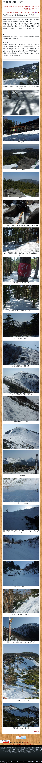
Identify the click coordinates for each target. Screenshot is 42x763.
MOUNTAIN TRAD (37, 762)
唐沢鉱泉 (24, 744)
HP (38, 12)
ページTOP (36, 731)
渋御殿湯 (18, 744)
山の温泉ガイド (27, 742)
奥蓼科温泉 (12, 744)
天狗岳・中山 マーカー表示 (12, 6)
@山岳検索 (25, 6)
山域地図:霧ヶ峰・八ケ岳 (27, 12)
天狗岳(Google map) (11, 12)
